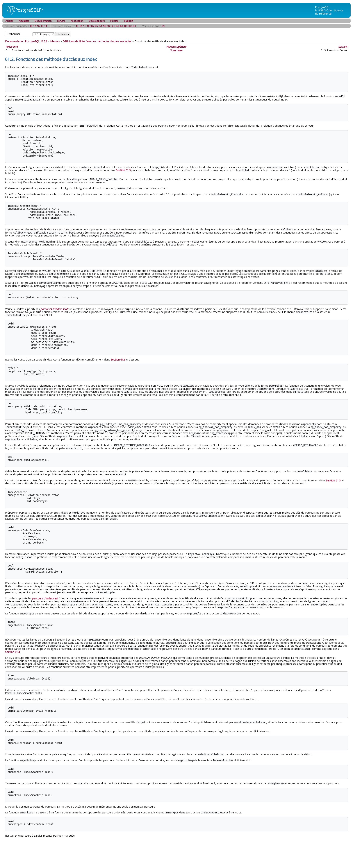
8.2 (130, 26)
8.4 (121, 26)
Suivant (342, 46)
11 (84, 26)
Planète (114, 20)
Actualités (24, 20)
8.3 (125, 26)
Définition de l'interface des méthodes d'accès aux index (97, 41)
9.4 (100, 26)
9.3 (104, 26)
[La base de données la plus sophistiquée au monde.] (331, 16)
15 (42, 26)
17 (34, 26)
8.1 (134, 26)
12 (80, 26)
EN (163, 26)
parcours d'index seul (45, 598)
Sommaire (176, 50)
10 (88, 26)
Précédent (12, 46)
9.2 (108, 26)
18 (31, 26)
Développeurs (97, 20)
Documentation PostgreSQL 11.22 (26, 41)
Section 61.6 (118, 359)
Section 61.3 (333, 480)
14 (45, 26)
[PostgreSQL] (23, 16)
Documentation (43, 20)
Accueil (9, 20)
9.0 (117, 26)
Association (77, 20)
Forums (61, 20)
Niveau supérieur (176, 46)
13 (77, 26)
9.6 (92, 26)
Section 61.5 (123, 170)
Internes (55, 41)
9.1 (113, 26)
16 (38, 26)
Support (128, 20)
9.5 (96, 26)
